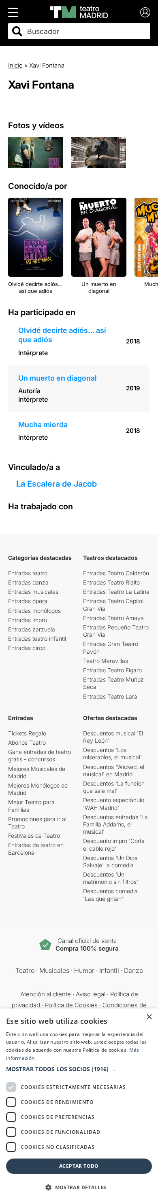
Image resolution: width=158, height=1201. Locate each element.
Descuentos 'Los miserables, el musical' (112, 753)
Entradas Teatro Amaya (113, 617)
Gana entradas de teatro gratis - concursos (39, 755)
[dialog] (79, 1104)
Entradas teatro (27, 573)
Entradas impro (27, 619)
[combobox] (86, 31)
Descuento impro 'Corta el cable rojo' (114, 844)
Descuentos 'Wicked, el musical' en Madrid (113, 770)
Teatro (24, 970)
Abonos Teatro (27, 742)
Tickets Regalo (27, 733)
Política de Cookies (71, 1005)
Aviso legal (90, 994)
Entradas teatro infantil (37, 638)
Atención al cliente (45, 994)
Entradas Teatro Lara (110, 696)
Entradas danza (28, 582)
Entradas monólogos (34, 610)
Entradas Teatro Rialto (111, 582)
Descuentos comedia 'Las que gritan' (110, 895)
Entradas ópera (27, 600)
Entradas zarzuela (31, 629)
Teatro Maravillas (105, 660)
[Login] (145, 12)
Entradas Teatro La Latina (116, 591)
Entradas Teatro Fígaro (112, 670)
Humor (84, 970)
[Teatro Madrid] (79, 12)
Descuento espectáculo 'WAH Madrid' (113, 803)
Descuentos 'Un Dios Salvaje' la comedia (110, 861)
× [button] (149, 1017)
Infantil (109, 970)
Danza (133, 970)
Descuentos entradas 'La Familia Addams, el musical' (115, 824)
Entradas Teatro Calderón (116, 573)
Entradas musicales (33, 591)
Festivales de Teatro (34, 835)
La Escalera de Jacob (56, 484)
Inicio (15, 65)
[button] (79, 1069)
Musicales (54, 970)
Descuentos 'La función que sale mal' (114, 787)
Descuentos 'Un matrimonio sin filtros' (110, 878)
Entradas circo (26, 647)
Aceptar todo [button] (79, 1166)
